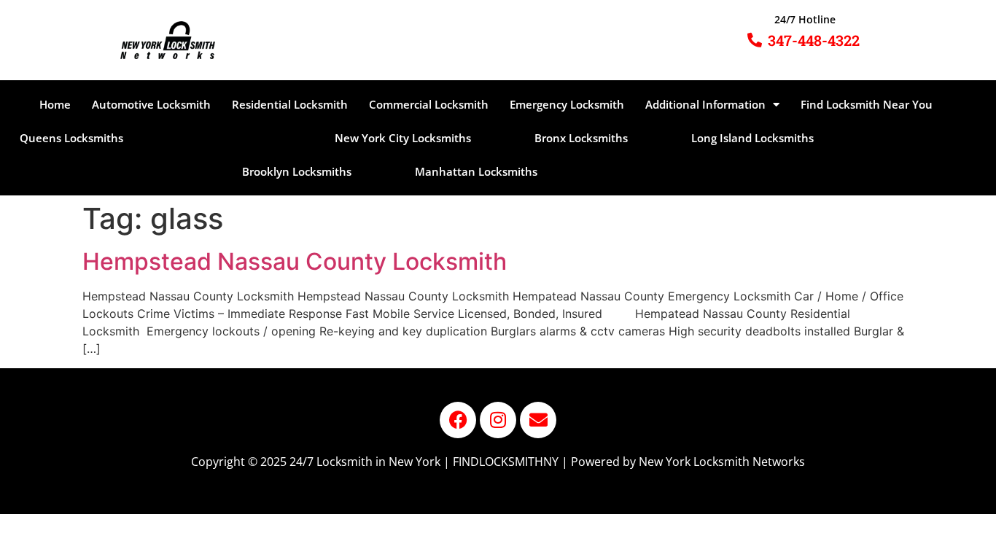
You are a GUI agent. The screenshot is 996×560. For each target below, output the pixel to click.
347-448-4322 (814, 40)
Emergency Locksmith (567, 104)
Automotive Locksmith (151, 104)
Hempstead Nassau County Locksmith (294, 261)
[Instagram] (498, 420)
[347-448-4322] (754, 40)
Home (55, 104)
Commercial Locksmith (429, 104)
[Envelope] (538, 420)
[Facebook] (458, 420)
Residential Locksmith (290, 104)
